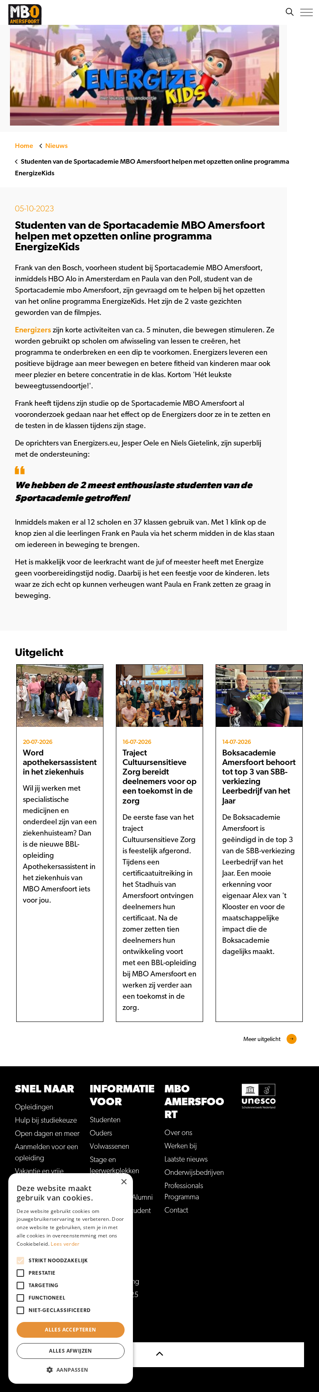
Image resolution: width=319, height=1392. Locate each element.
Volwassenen (109, 1146)
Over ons (178, 1133)
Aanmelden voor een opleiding (46, 1152)
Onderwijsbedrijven (194, 1173)
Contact (176, 1210)
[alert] (70, 1278)
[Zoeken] (289, 12)
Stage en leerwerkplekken (114, 1165)
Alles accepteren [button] (70, 1329)
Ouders (101, 1133)
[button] (71, 1369)
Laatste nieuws (186, 1159)
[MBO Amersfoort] (25, 14)
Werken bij (180, 1146)
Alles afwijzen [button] (70, 1350)
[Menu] (306, 12)
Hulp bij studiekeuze (46, 1120)
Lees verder (65, 1243)
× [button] (123, 1182)
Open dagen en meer (47, 1134)
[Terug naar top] (159, 1354)
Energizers (33, 330)
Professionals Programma (183, 1191)
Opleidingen (34, 1107)
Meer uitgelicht (261, 1039)
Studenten (105, 1120)
